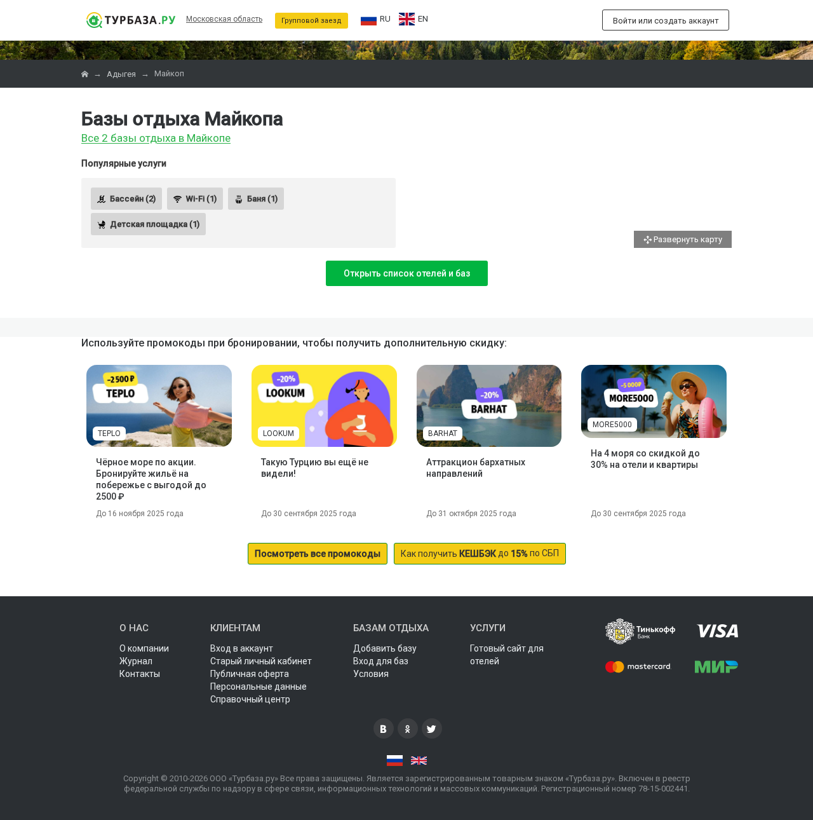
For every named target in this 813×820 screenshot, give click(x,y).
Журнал (135, 661)
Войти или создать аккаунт (666, 20)
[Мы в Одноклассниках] (408, 728)
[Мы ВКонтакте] (383, 728)
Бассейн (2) (133, 198)
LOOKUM (278, 433)
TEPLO (109, 433)
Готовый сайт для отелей (507, 654)
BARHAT (442, 433)
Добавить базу (385, 648)
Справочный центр (250, 699)
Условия (371, 674)
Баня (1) (262, 198)
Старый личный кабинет (261, 661)
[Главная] (85, 74)
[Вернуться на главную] (130, 20)
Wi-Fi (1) (201, 198)
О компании (144, 648)
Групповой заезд (311, 21)
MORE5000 (612, 424)
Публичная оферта (249, 674)
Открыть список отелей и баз (407, 273)
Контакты (139, 674)
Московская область (224, 19)
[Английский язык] (419, 761)
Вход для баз (380, 661)
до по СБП (480, 553)
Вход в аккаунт (241, 648)
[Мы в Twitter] (432, 728)
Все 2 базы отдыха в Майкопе (156, 138)
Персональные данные (258, 686)
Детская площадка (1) (154, 224)
